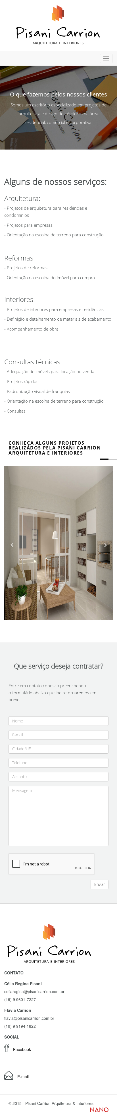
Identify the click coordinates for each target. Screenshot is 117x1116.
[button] (12, 543)
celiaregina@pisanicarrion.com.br (34, 991)
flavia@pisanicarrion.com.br (29, 1018)
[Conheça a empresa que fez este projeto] (99, 1109)
